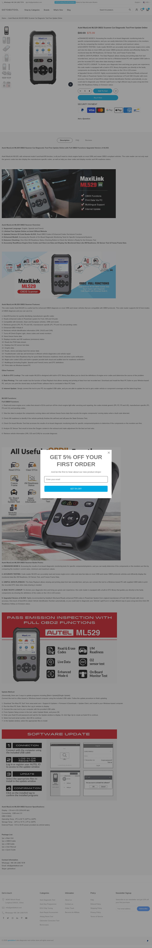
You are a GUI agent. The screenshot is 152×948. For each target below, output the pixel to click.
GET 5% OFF (76, 489)
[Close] (109, 453)
